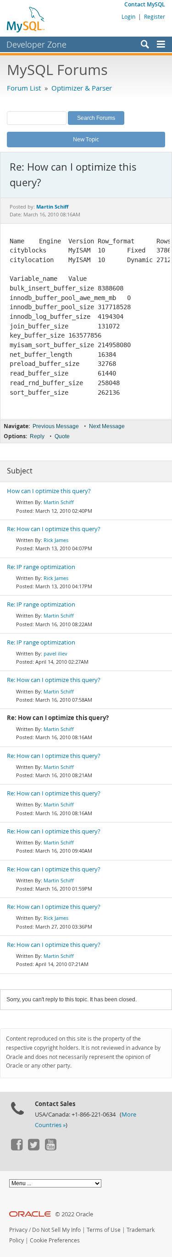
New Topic (86, 139)
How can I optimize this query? (49, 491)
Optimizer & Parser (81, 87)
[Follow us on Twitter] (33, 1148)
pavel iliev (55, 653)
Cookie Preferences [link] (55, 1240)
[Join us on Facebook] (16, 1148)
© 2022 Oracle (74, 1214)
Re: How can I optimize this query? (53, 529)
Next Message (107, 426)
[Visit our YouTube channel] (50, 1148)
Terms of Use (104, 1229)
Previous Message (56, 426)
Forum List (24, 87)
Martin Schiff (59, 502)
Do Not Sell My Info (56, 1229)
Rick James (56, 540)
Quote (62, 436)
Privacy (18, 1229)
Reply (37, 436)
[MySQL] (26, 19)
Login (128, 16)
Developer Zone (36, 44)
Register (154, 16)
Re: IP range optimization (41, 567)
